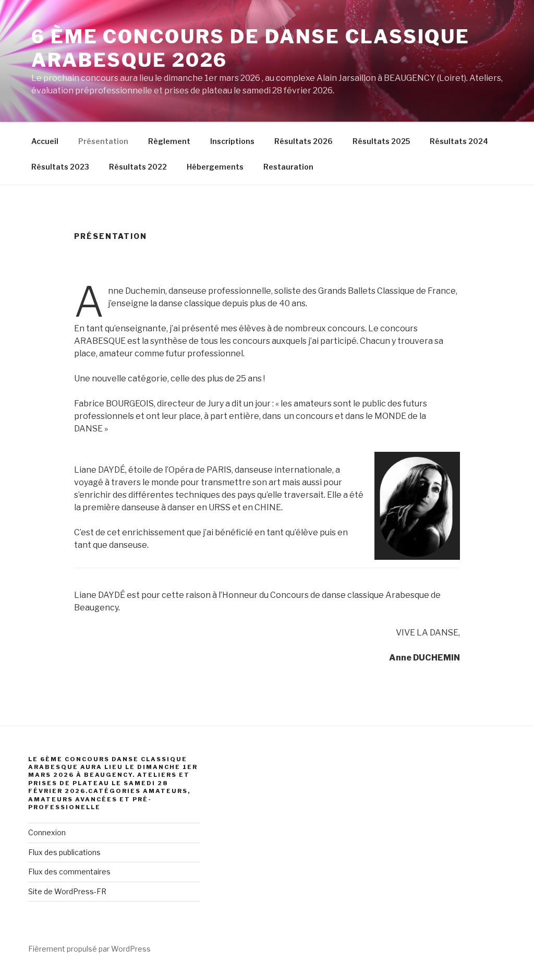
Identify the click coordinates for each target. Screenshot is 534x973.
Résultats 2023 (60, 166)
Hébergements (215, 166)
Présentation (103, 141)
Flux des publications (64, 852)
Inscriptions (232, 141)
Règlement (169, 141)
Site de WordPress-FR (67, 891)
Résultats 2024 (459, 141)
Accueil (44, 141)
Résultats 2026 (303, 141)
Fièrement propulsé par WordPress (89, 948)
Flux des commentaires (69, 871)
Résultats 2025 (381, 141)
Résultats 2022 (138, 166)
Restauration (288, 166)
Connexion (47, 832)
